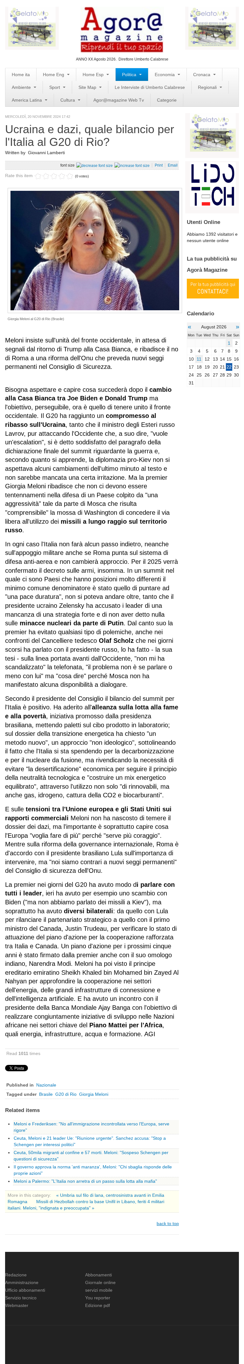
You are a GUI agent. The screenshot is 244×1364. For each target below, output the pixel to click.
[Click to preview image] (95, 250)
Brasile (46, 1094)
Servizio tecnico (21, 1297)
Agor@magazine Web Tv (118, 100)
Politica (130, 74)
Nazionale (46, 1085)
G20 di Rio (66, 1094)
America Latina (27, 100)
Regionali (208, 87)
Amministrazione (21, 1282)
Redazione (16, 1274)
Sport (55, 87)
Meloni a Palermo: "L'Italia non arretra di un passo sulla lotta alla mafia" (85, 1181)
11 (199, 359)
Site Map (88, 87)
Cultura (68, 100)
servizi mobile (98, 1290)
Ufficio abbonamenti (25, 1290)
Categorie (167, 100)
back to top (168, 1223)
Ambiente (22, 87)
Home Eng (54, 74)
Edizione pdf (97, 1305)
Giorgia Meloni (93, 1094)
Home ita (21, 74)
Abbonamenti (98, 1274)
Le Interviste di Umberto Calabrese (150, 87)
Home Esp (94, 74)
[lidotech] (213, 183)
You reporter (97, 1297)
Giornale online (100, 1282)
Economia (165, 74)
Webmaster (16, 1305)
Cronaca (202, 74)
